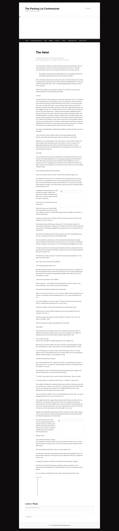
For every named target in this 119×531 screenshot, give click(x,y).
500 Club (57, 40)
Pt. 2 (48, 60)
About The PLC (82, 40)
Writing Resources (72, 40)
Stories (51, 40)
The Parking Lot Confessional (42, 8)
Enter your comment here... (33, 507)
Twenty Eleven (55, 525)
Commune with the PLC (36, 40)
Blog (45, 40)
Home (27, 40)
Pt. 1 (37, 60)
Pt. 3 (58, 60)
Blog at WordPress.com (64, 525)
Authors (64, 40)
